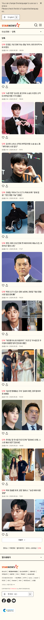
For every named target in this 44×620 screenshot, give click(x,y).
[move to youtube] (14, 601)
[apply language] (16, 17)
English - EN (13, 17)
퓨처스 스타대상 (31, 548)
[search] (36, 25)
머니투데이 (18, 578)
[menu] (40, 25)
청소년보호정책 (24, 571)
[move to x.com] (9, 601)
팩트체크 (23, 574)
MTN (25, 578)
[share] (6, 86)
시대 (8, 580)
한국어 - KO (12, 594)
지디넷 (3, 580)
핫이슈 (5, 548)
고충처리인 (32, 571)
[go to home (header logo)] (11, 25)
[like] (3, 86)
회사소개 (4, 571)
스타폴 (33, 580)
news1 (36, 578)
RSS (17, 574)
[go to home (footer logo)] (10, 566)
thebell (14, 580)
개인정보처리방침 (12, 571)
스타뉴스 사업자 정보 (7, 584)
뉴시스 (30, 578)
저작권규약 (4, 574)
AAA (20, 580)
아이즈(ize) (27, 580)
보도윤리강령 (31, 574)
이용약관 (12, 574)
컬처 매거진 (20, 548)
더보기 (21, 540)
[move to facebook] (4, 601)
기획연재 (12, 548)
